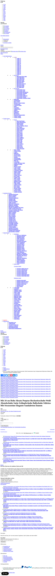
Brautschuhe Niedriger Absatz (23, 98)
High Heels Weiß (20, 86)
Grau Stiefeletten (20, 243)
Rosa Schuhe (17, 187)
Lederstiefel (16, 287)
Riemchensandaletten (13, 198)
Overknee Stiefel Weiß (22, 271)
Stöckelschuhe (17, 158)
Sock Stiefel (16, 300)
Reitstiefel (16, 303)
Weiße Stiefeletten (21, 238)
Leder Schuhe (17, 167)
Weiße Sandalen (12, 202)
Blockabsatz (16, 113)
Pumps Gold (19, 141)
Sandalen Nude (12, 219)
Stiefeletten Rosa (20, 247)
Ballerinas (16, 153)
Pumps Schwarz (20, 129)
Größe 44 (19, 72)
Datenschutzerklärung (7, 558)
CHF (4, 19)
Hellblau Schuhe (17, 181)
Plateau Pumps (20, 123)
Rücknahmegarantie (13, 327)
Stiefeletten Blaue (20, 244)
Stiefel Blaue (17, 318)
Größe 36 (19, 63)
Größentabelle (12, 323)
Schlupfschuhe (17, 109)
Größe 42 (19, 70)
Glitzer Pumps (20, 124)
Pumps (15, 119)
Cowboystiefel (17, 304)
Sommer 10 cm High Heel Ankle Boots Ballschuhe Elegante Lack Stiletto (19, 514)
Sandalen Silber (12, 200)
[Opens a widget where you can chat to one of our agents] (5, 573)
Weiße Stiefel (17, 311)
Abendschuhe (17, 100)
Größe (15, 57)
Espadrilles (16, 107)
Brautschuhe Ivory (21, 89)
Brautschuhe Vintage (21, 97)
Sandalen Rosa (12, 218)
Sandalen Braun (12, 220)
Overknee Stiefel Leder (22, 272)
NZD (4, 11)
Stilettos (16, 110)
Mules (15, 106)
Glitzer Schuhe (17, 169)
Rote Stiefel (16, 314)
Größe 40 (19, 68)
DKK (4, 9)
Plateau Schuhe (17, 166)
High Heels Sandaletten (14, 204)
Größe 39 (19, 66)
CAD (4, 7)
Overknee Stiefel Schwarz (22, 268)
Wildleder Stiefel (17, 290)
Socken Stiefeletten (21, 260)
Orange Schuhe (17, 190)
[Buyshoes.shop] (18, 51)
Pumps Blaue (20, 139)
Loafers (15, 152)
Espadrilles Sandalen (13, 223)
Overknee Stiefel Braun (22, 269)
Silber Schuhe (17, 178)
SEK (4, 17)
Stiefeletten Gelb (20, 246)
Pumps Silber (20, 135)
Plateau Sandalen (12, 195)
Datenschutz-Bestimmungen (15, 328)
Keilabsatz (16, 112)
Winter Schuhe (17, 171)
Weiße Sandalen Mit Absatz (15, 208)
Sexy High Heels (20, 87)
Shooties (16, 157)
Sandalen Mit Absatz (13, 194)
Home (4, 367)
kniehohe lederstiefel (21, 280)
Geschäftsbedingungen (8, 559)
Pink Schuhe (17, 186)
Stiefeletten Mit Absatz (22, 255)
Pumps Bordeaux (21, 128)
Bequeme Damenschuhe (19, 115)
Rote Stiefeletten (20, 240)
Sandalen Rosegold (13, 222)
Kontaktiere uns (12, 322)
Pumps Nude (20, 146)
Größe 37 (19, 64)
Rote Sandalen (12, 214)
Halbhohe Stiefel (17, 278)
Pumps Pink (19, 142)
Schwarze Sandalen (13, 201)
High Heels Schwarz (21, 83)
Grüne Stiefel (17, 316)
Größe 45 (19, 74)
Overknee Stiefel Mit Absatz (23, 274)
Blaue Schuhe (17, 182)
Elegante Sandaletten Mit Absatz (16, 207)
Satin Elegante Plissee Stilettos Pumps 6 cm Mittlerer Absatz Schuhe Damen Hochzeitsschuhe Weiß (25, 510)
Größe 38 (19, 65)
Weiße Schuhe (17, 172)
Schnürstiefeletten (21, 262)
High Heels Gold (20, 80)
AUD (4, 4)
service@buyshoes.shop (9, 572)
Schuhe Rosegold (18, 192)
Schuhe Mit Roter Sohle (19, 163)
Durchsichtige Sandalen (14, 231)
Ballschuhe (16, 99)
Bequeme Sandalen (13, 225)
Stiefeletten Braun (21, 236)
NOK (4, 13)
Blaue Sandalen (12, 216)
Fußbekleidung (6, 368)
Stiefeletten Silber (21, 248)
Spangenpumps (17, 159)
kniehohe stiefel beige (21, 284)
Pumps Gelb (19, 140)
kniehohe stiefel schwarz (22, 282)
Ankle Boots (19, 256)
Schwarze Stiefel (17, 309)
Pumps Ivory (20, 131)
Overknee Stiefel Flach (22, 273)
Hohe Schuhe (17, 149)
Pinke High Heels (20, 78)
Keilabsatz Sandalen (13, 205)
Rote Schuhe (17, 176)
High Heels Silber (20, 81)
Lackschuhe (16, 161)
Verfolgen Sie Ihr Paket (8, 551)
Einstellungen (3, 332)
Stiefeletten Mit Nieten (22, 250)
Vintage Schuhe (17, 117)
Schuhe (4, 370)
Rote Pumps (19, 127)
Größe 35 (19, 62)
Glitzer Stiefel (17, 292)
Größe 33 (19, 59)
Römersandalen (12, 196)
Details (2, 465)
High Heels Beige (20, 85)
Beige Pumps (20, 133)
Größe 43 (19, 71)
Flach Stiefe (16, 306)
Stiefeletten (16, 234)
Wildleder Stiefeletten (21, 253)
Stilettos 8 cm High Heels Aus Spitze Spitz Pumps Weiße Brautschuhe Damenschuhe (22, 521)
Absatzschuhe (17, 154)
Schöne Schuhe (17, 116)
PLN (4, 14)
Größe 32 (19, 58)
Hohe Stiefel (16, 264)
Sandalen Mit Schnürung (14, 230)
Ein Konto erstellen (7, 42)
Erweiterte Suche (4, 48)
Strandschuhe (17, 104)
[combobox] (7, 47)
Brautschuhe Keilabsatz (22, 95)
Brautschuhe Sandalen (22, 93)
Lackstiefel (16, 288)
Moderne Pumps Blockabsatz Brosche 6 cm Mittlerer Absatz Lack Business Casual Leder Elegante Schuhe (27, 525)
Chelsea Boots (17, 302)
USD (4, 20)
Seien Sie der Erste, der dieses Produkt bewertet (11, 411)
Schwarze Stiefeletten (21, 235)
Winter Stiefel (17, 298)
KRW (4, 16)
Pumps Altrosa (20, 143)
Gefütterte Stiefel (18, 291)
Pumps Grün (20, 134)
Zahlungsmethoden (7, 550)
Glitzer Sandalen (12, 212)
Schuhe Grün (17, 177)
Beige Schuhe (17, 173)
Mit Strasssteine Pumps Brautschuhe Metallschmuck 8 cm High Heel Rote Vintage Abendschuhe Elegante (27, 455)
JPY (4, 10)
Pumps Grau (19, 136)
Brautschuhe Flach (21, 94)
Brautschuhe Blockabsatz (22, 92)
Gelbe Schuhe (17, 183)
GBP (4, 5)
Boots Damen (20, 286)
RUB (4, 15)
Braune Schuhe (17, 188)
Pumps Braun (20, 147)
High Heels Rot (20, 82)
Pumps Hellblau (20, 137)
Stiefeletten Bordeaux (21, 241)
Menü (2, 53)
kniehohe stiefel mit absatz (23, 281)
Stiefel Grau (16, 317)
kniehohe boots (20, 285)
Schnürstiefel (17, 294)
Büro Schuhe (17, 101)
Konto (2, 330)
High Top (16, 160)
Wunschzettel (6, 39)
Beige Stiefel (16, 312)
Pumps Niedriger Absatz (22, 125)
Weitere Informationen (5, 483)
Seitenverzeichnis (7, 560)
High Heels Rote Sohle (22, 76)
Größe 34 (19, 60)
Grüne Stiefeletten (21, 242)
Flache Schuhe (17, 155)
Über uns (5, 555)
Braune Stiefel (17, 310)
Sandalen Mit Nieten (13, 228)
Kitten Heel (16, 111)
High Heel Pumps (21, 121)
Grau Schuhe (17, 179)
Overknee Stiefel (17, 266)
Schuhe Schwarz (18, 175)
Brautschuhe (16, 88)
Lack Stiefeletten (20, 252)
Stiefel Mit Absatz (18, 305)
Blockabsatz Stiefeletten (22, 254)
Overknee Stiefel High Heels (23, 275)
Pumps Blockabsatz (21, 122)
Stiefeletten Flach (20, 259)
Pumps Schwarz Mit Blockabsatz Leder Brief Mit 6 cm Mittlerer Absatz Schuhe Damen (23, 517)
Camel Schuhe (17, 189)
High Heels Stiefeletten (22, 258)
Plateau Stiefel (17, 308)
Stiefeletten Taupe (21, 249)
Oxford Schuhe (17, 151)
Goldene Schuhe (17, 184)
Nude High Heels (20, 77)
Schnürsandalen (12, 226)
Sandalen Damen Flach (14, 211)
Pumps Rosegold (20, 148)
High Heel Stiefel (17, 296)
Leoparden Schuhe (18, 170)
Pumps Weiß (19, 130)
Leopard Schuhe (18, 105)
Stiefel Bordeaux (17, 315)
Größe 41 (19, 69)
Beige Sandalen (12, 213)
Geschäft (5, 561)
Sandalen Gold (12, 199)
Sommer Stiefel (17, 299)
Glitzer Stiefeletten (21, 261)
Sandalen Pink (12, 217)
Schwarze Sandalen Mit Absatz (16, 210)
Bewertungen (3, 484)
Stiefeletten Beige (20, 237)
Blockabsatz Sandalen (14, 206)
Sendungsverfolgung (13, 326)
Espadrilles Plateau (13, 224)
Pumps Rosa (19, 145)
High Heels (16, 75)
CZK (4, 8)
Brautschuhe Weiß (21, 91)
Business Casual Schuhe (19, 103)
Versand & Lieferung (13, 324)
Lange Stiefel (17, 293)
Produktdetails (3, 429)
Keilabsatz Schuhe (18, 164)
